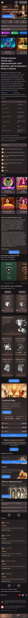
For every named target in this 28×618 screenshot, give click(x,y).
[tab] (4, 22)
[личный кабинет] (16, 2)
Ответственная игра (6, 591)
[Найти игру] (2, 26)
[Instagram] (26, 595)
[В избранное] (13, 40)
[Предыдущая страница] (9, 585)
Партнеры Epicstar (15, 591)
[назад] (9, 515)
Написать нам (4, 589)
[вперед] (18, 515)
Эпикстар (10, 92)
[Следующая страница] (18, 585)
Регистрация (23, 2)
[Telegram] (23, 595)
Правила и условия (12, 589)
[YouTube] (20, 595)
